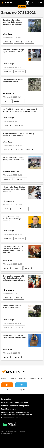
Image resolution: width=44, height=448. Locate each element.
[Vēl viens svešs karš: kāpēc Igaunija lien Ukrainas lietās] (34, 162)
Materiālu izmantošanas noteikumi (14, 402)
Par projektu (6, 399)
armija (18, 327)
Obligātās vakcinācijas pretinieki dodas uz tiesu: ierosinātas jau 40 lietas (12, 22)
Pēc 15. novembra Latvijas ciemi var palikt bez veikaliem (14, 336)
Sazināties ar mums (8, 409)
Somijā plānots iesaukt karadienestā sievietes (12, 307)
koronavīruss (19, 209)
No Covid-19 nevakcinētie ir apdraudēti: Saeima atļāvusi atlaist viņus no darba (20, 110)
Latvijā (6, 42)
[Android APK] (8, 424)
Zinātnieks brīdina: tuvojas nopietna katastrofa (13, 80)
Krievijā (32, 378)
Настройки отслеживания (11, 418)
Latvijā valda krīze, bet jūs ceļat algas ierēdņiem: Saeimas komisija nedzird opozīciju (13, 249)
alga (16, 268)
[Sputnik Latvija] (7, 4)
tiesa (27, 42)
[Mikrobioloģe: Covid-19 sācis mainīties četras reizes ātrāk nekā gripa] (34, 192)
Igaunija (19, 179)
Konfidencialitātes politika (19, 406)
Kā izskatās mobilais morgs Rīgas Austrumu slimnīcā (13, 51)
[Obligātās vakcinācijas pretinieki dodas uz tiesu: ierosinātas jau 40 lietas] (34, 25)
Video (6, 71)
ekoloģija (16, 101)
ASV (5, 101)
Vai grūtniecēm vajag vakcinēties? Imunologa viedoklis (12, 219)
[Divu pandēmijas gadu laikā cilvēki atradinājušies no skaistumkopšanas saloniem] (34, 281)
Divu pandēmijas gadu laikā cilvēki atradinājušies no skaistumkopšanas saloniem (14, 278)
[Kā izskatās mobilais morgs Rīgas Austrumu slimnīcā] (34, 55)
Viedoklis (7, 179)
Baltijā (13, 378)
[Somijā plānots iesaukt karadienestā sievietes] (34, 311)
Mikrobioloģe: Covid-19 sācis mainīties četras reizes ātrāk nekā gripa (14, 189)
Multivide (18, 71)
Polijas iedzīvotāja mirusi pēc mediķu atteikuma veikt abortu (19, 134)
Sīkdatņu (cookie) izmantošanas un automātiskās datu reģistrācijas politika (16, 413)
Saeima (17, 125)
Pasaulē (6, 149)
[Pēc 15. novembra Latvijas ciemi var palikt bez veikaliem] (34, 340)
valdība (26, 268)
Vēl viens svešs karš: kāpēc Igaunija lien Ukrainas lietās (13, 158)
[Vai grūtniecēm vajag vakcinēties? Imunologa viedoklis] (34, 222)
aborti (28, 149)
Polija (17, 149)
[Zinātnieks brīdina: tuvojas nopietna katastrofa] (34, 84)
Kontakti (4, 406)
